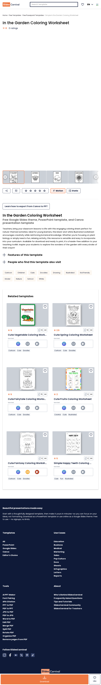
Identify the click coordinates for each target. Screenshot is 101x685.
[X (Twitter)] (21, 655)
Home (5, 15)
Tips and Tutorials (63, 601)
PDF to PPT (8, 608)
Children (21, 272)
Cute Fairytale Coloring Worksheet (29, 399)
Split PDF (7, 629)
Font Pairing (9, 598)
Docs (56, 562)
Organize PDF (9, 636)
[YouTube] (16, 655)
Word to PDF (9, 618)
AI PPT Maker (9, 594)
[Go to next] (96, 177)
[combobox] (54, 4)
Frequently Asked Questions (68, 598)
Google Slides (9, 548)
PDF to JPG (8, 615)
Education (59, 541)
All (4, 541)
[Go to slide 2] (35, 177)
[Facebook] (10, 655)
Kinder (7, 279)
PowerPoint (8, 545)
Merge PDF (8, 625)
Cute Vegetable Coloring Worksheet (30, 334)
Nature (19, 279)
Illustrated (70, 272)
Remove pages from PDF (15, 639)
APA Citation (9, 601)
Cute (33, 272)
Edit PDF (7, 622)
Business (58, 545)
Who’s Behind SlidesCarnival (68, 594)
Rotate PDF (8, 632)
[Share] (6, 190)
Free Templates (15, 15)
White (41, 279)
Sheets (57, 565)
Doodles (43, 272)
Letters (57, 572)
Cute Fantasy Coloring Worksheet (28, 463)
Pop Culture (60, 558)
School (30, 279)
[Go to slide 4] (79, 177)
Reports (58, 576)
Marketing (59, 551)
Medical (58, 548)
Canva (6, 551)
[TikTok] (33, 655)
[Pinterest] (27, 655)
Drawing (56, 272)
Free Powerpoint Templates (33, 15)
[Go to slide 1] (13, 177)
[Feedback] (16, 190)
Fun (61, 479)
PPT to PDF (8, 605)
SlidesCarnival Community (67, 605)
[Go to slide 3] (57, 177)
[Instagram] (4, 655)
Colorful (57, 414)
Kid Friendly (85, 272)
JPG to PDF (8, 612)
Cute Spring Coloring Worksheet (73, 334)
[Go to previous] (5, 177)
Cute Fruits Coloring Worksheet (73, 399)
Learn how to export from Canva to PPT (26, 206)
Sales (56, 555)
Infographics (60, 569)
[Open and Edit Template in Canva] (18, 344)
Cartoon (8, 272)
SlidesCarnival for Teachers (68, 608)
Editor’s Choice (10, 555)
